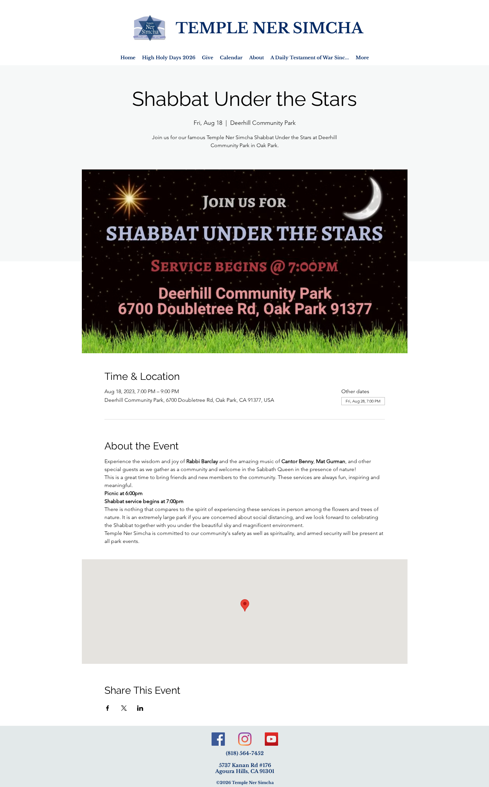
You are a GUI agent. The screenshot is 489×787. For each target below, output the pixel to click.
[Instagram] (244, 739)
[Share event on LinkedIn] (140, 708)
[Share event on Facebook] (107, 708)
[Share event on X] (124, 708)
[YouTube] (271, 739)
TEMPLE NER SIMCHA (269, 28)
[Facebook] (218, 739)
